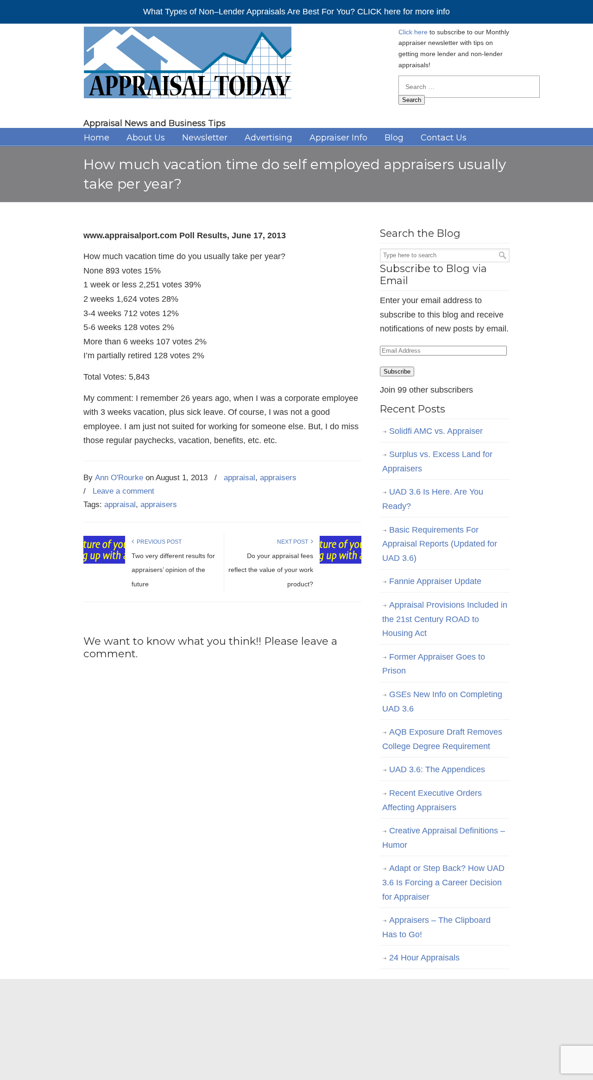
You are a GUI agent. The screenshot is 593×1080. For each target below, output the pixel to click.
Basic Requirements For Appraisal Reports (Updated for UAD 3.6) (439, 544)
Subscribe (397, 371)
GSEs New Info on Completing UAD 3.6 (442, 701)
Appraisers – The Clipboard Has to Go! (436, 927)
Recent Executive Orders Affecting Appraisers (432, 800)
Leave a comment (123, 491)
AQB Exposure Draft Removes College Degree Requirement (442, 739)
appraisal (239, 477)
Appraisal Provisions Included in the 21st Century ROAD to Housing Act (444, 619)
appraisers (278, 477)
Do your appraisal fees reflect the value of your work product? (270, 570)
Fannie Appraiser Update (435, 581)
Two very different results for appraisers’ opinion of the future (173, 570)
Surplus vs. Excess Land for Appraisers (437, 461)
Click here (413, 32)
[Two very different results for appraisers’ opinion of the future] (104, 562)
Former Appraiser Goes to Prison (433, 664)
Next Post (294, 542)
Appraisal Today (187, 65)
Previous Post (158, 542)
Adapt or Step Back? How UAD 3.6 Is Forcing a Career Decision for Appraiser (443, 882)
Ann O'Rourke (119, 477)
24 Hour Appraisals (424, 957)
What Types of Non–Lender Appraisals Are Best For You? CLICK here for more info (296, 11)
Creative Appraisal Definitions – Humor (443, 838)
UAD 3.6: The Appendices (437, 769)
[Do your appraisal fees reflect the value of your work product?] (340, 562)
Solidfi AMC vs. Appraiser (436, 431)
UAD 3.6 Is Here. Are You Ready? (432, 499)
